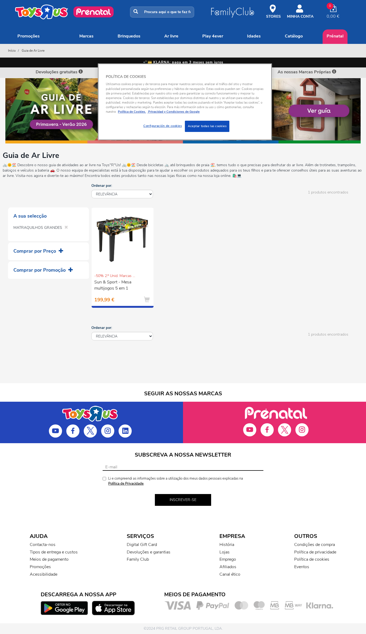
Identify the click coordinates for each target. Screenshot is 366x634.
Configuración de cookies (162, 126)
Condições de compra (314, 545)
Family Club (138, 559)
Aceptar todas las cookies (207, 126)
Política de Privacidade (126, 483)
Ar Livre (171, 36)
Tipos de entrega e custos (54, 552)
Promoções (28, 36)
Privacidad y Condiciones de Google (173, 111)
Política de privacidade (315, 552)
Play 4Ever (212, 36)
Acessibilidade (43, 574)
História (226, 545)
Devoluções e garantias (148, 552)
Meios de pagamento (49, 559)
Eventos (301, 567)
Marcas (86, 36)
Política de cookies (311, 559)
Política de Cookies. (132, 111)
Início (12, 50)
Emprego (227, 559)
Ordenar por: (101, 185)
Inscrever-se (183, 499)
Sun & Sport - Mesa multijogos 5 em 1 (112, 285)
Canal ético (229, 574)
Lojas (224, 552)
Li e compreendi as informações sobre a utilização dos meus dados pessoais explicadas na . (175, 481)
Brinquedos (129, 36)
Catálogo (294, 36)
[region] (185, 101)
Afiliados (227, 567)
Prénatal (335, 36)
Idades (254, 36)
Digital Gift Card (142, 545)
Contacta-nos (42, 545)
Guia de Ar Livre (33, 50)
